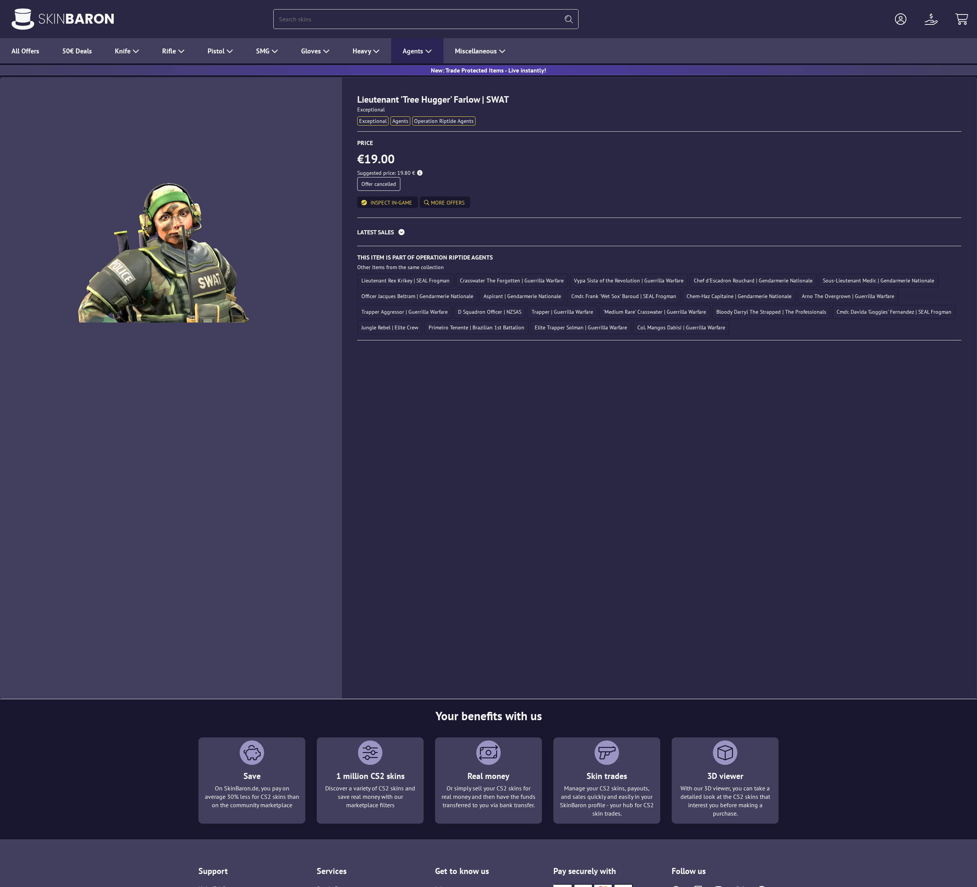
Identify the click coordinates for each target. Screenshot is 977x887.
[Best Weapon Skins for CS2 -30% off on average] (22, 19)
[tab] (659, 234)
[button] (900, 19)
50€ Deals (77, 51)
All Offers (25, 51)
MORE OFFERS (446, 202)
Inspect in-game (391, 202)
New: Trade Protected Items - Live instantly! (488, 70)
